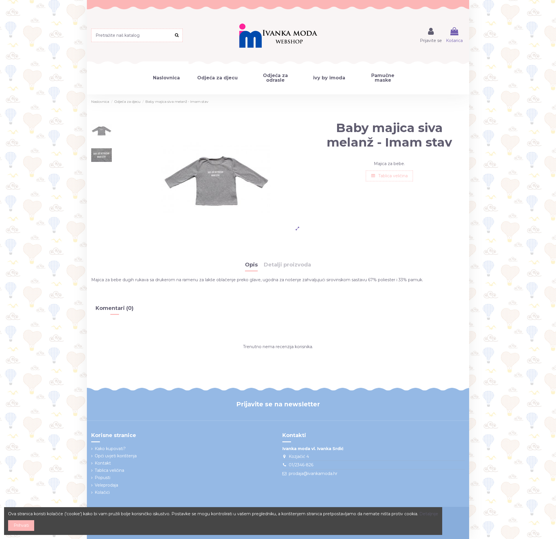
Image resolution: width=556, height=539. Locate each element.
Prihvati (21, 525)
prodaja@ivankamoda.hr (313, 473)
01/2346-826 (301, 464)
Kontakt (103, 463)
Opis (251, 265)
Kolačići (102, 492)
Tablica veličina (392, 175)
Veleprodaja (106, 485)
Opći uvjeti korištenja (116, 455)
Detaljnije (428, 513)
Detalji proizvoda (287, 265)
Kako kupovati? (110, 448)
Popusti (102, 477)
